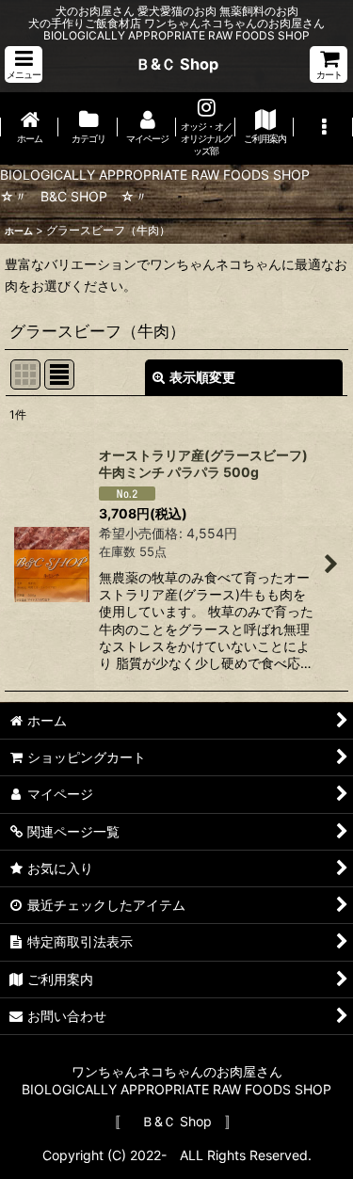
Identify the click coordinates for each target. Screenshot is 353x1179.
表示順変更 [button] (202, 377)
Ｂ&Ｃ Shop (177, 64)
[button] (23, 64)
